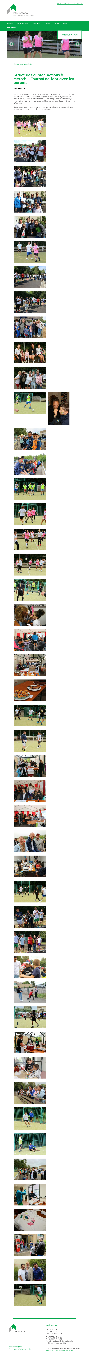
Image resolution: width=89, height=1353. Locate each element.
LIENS (59, 3)
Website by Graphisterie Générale (59, 1350)
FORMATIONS (11, 28)
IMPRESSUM (78, 3)
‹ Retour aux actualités (23, 64)
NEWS (57, 23)
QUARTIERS (36, 23)
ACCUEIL (10, 23)
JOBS (65, 23)
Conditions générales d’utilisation (22, 1349)
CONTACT (67, 3)
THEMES (47, 23)
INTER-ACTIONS (22, 23)
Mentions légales (15, 1347)
